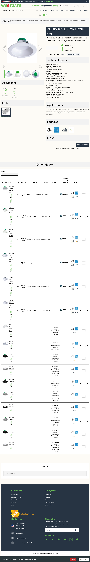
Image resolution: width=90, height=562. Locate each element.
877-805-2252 (19, 533)
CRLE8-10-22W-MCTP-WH (11, 258)
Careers (47, 500)
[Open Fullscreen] (41, 66)
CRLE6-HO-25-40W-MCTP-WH (11, 234)
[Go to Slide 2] (17, 74)
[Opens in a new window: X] (71, 539)
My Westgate (15, 494)
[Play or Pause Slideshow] (4, 66)
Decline (72, 559)
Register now (50, 1)
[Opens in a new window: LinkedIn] (46, 539)
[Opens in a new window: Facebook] (52, 539)
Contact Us (48, 505)
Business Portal (15, 500)
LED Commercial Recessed (31, 20)
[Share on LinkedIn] (58, 54)
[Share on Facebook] (55, 54)
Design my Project (16, 497)
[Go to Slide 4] (35, 74)
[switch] (45, 15)
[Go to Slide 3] (26, 74)
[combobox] (23, 10)
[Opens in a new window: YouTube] (64, 539)
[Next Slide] (40, 48)
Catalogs (13, 502)
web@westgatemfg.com (21, 538)
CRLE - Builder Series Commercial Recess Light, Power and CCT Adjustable (60, 20)
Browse (42, 10)
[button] (67, 10)
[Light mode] (49, 15)
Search (3, 171)
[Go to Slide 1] (8, 74)
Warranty (47, 497)
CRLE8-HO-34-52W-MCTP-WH (11, 305)
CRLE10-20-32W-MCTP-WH (11, 281)
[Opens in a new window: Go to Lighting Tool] (6, 112)
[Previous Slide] (4, 48)
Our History (48, 494)
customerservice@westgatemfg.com (24, 543)
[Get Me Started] (74, 6)
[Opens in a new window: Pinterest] (77, 539)
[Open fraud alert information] (83, 5)
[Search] (37, 10)
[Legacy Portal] (78, 5)
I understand (83, 559)
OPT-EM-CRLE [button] (11, 473)
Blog (12, 505)
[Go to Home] (11, 6)
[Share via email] (51, 54)
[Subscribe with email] (75, 530)
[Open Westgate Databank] (87, 5)
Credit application (50, 502)
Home (4, 20)
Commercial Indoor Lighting (15, 20)
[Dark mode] (40, 15)
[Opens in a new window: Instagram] (58, 539)
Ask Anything (6, 10)
